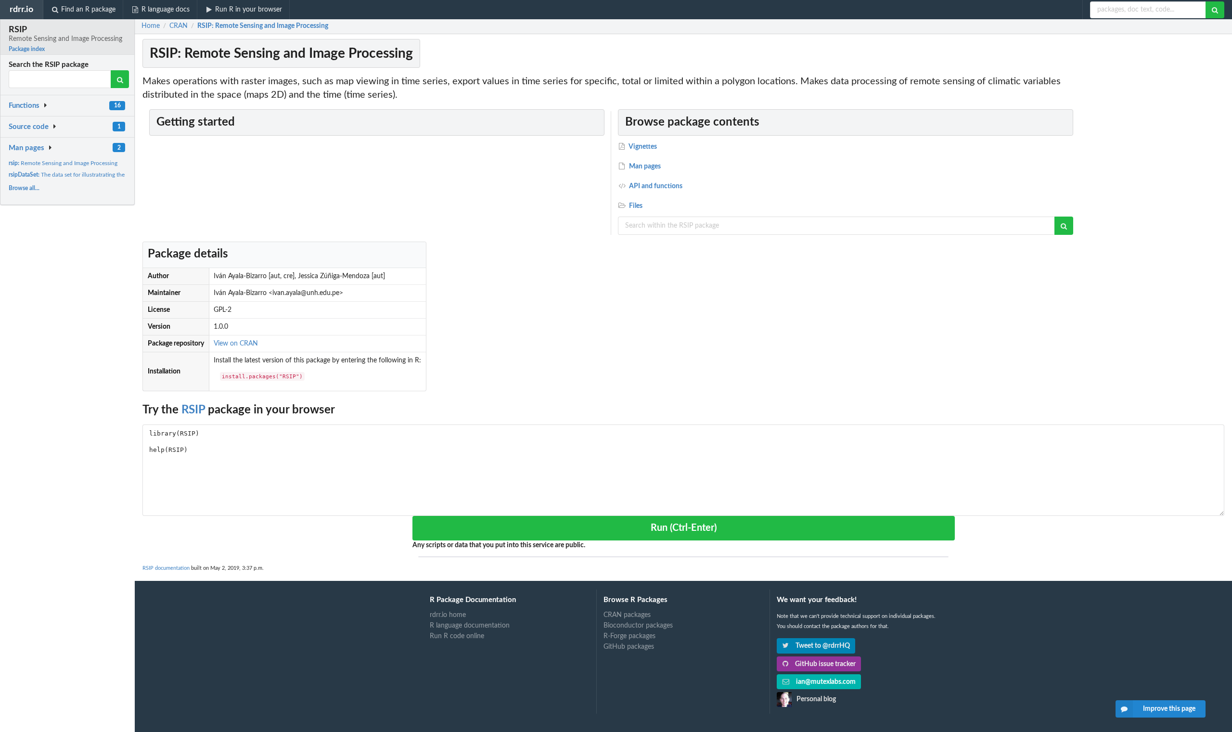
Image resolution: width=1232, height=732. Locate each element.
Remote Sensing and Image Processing (63, 163)
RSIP (193, 410)
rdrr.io (21, 9)
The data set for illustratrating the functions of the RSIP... (96, 175)
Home (150, 26)
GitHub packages (628, 646)
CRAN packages (627, 615)
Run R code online (457, 636)
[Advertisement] (1154, 219)
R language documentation (470, 625)
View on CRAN (236, 343)
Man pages (26, 148)
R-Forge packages (629, 636)
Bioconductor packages (638, 625)
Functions (24, 105)
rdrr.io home (448, 615)
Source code (29, 126)
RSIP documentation (166, 568)
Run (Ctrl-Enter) (684, 528)
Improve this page (1169, 709)
